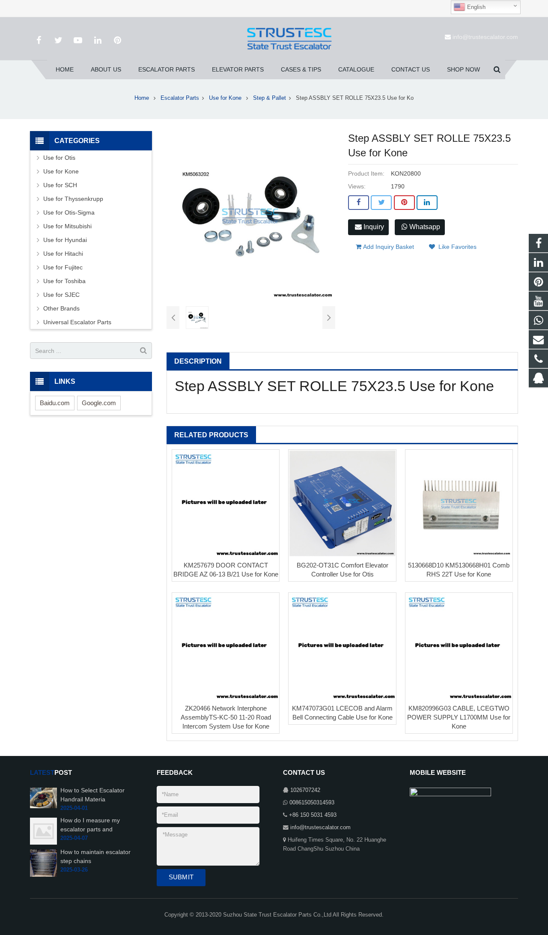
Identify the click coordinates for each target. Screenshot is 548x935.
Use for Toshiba (64, 281)
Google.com (99, 402)
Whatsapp (424, 226)
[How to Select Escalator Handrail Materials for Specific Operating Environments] (43, 798)
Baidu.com (55, 402)
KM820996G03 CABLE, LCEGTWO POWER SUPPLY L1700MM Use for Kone (458, 717)
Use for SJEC (61, 294)
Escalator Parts (180, 98)
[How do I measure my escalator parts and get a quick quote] (43, 831)
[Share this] (358, 202)
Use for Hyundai (65, 239)
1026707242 (305, 790)
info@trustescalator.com (485, 36)
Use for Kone (226, 98)
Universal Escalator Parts (77, 322)
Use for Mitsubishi (67, 226)
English (475, 7)
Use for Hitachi (63, 253)
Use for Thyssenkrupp (73, 198)
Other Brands (61, 308)
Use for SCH (60, 185)
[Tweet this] (381, 202)
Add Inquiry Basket (387, 246)
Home (141, 98)
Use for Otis (59, 157)
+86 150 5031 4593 (313, 815)
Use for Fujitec (63, 267)
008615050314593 (311, 803)
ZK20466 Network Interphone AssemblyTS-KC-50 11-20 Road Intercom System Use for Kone (226, 717)
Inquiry (373, 226)
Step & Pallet (269, 98)
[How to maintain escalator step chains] (43, 863)
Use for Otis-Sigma (69, 212)
